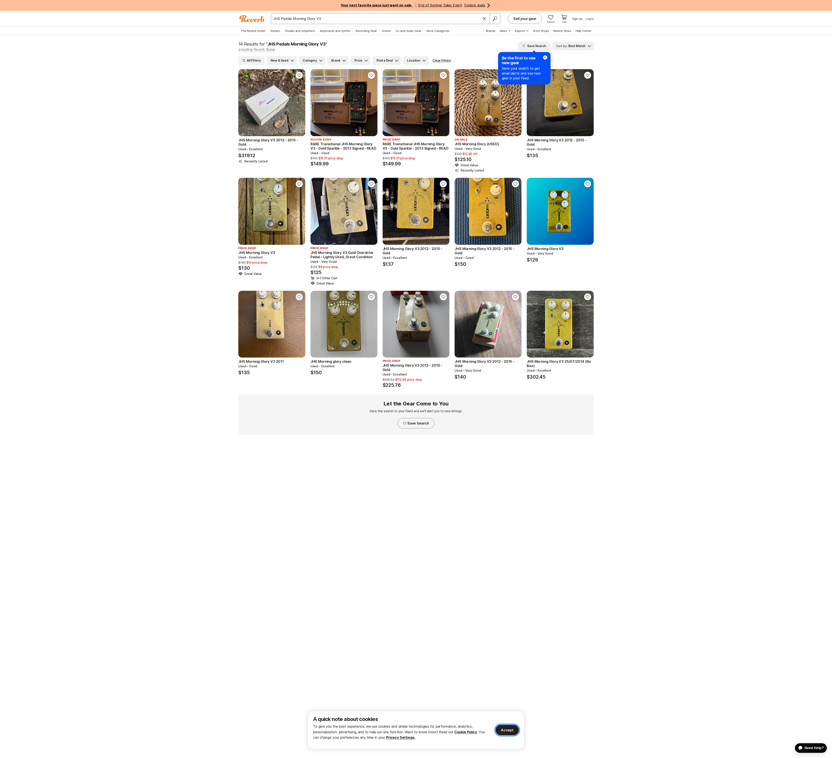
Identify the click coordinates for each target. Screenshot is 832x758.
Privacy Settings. (400, 737)
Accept (507, 730)
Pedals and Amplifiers (300, 31)
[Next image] (299, 102)
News (503, 31)
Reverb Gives (562, 31)
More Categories (438, 31)
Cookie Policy (465, 732)
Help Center (583, 31)
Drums (386, 31)
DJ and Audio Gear (408, 31)
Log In (590, 18)
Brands (491, 31)
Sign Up (577, 18)
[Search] (495, 18)
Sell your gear (525, 18)
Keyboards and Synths (335, 31)
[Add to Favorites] (299, 75)
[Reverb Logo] (251, 18)
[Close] (484, 18)
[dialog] (416, 730)
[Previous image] (244, 102)
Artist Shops (541, 31)
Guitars (275, 31)
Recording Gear (366, 31)
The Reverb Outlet (253, 31)
